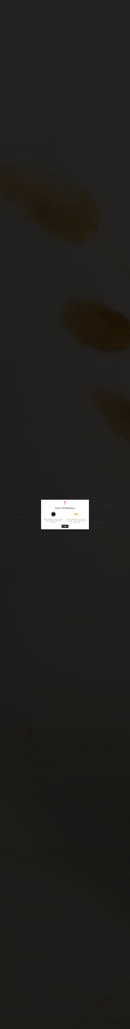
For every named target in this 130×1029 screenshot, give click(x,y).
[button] (65, 526)
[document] (65, 514)
